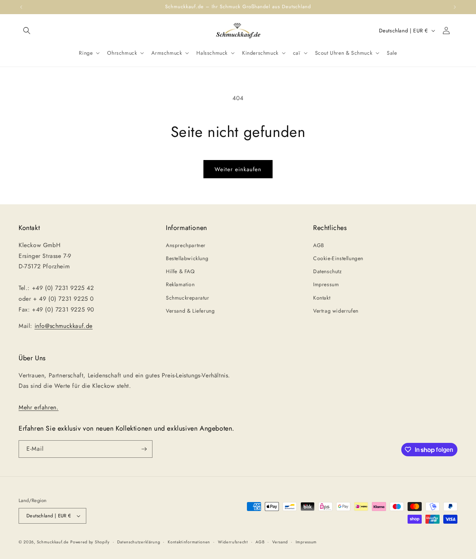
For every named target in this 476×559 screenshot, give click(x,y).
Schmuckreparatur (187, 297)
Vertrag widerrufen (335, 310)
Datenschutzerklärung (138, 542)
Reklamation (180, 284)
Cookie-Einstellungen (338, 258)
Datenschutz (327, 271)
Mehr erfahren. (38, 407)
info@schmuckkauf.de (64, 326)
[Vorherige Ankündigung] (21, 7)
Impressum (326, 284)
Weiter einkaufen (238, 169)
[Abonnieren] (144, 449)
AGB (318, 245)
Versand (280, 542)
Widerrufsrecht (233, 542)
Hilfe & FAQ (180, 271)
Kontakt (321, 297)
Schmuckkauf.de (53, 542)
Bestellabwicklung (187, 258)
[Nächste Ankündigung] (455, 7)
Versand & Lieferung (190, 310)
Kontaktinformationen (189, 542)
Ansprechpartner (186, 245)
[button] (27, 30)
